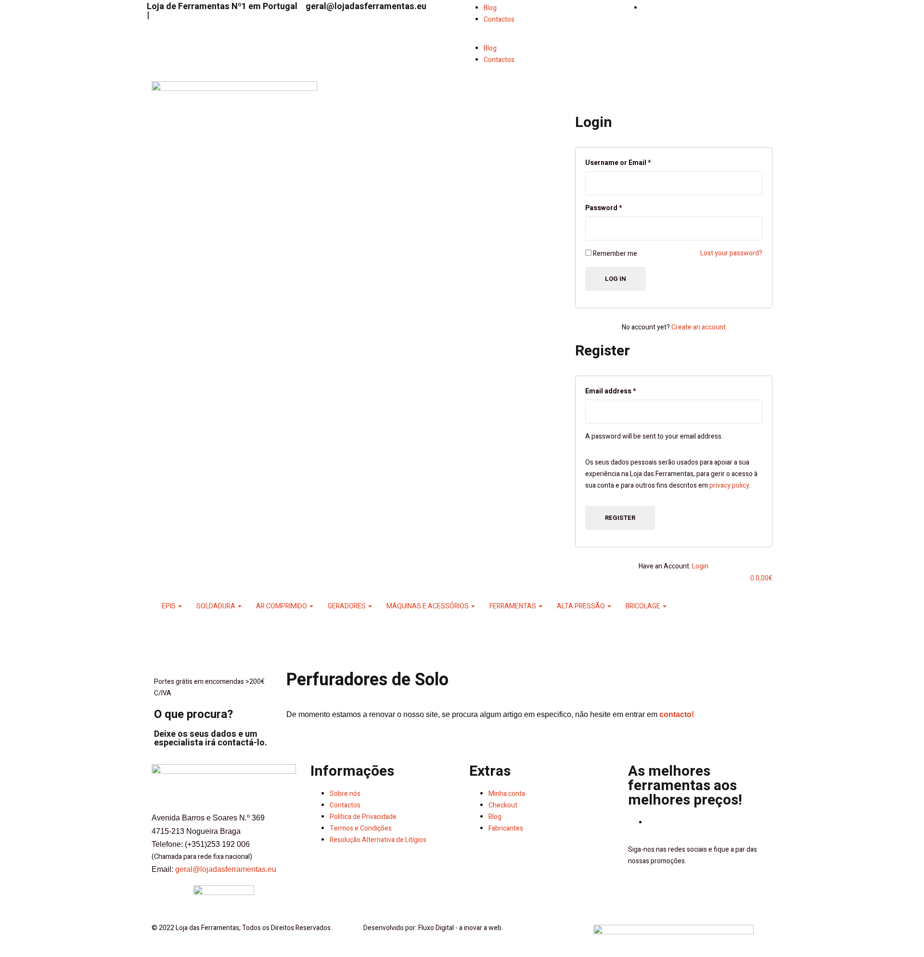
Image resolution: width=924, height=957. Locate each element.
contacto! (676, 714)
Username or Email (618, 163)
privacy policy (729, 485)
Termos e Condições (361, 828)
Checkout (502, 805)
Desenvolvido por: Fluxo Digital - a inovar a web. (433, 928)
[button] (541, 37)
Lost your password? (731, 253)
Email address (610, 391)
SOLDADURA (216, 606)
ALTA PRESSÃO (581, 606)
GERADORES (347, 606)
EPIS (169, 606)
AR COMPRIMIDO (282, 606)
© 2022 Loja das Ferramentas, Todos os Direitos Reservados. (242, 928)
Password (603, 208)
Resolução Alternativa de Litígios (378, 840)
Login (700, 566)
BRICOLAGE (644, 606)
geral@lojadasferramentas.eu (366, 6)
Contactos (499, 19)
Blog (490, 8)
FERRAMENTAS (513, 606)
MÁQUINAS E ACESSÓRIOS (428, 606)
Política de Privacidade (363, 817)
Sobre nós (345, 794)
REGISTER (620, 517)
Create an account (698, 327)
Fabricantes (505, 828)
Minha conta (506, 794)
